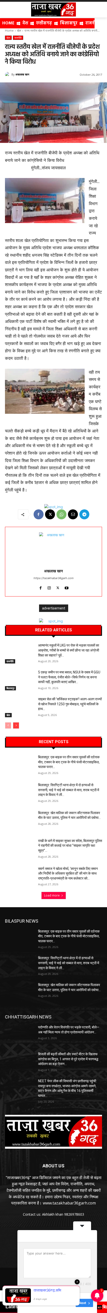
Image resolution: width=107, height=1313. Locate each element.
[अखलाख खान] (8, 74)
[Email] (73, 514)
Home (9, 30)
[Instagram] (49, 587)
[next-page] (16, 725)
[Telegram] (84, 514)
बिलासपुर (10, 688)
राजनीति (18, 37)
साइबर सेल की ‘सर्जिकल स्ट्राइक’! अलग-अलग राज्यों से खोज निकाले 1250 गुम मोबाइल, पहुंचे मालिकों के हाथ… (70, 704)
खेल (19, 30)
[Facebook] (39, 514)
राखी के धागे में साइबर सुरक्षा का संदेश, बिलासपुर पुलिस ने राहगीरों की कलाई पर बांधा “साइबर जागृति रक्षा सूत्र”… (70, 845)
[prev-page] (8, 725)
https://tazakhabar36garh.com (54, 578)
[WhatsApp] (61, 514)
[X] (50, 514)
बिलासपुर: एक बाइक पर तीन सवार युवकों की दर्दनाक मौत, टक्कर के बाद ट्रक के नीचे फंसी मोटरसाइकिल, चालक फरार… (69, 762)
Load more (52, 895)
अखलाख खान (22, 74)
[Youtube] (66, 587)
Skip (68, 1303)
